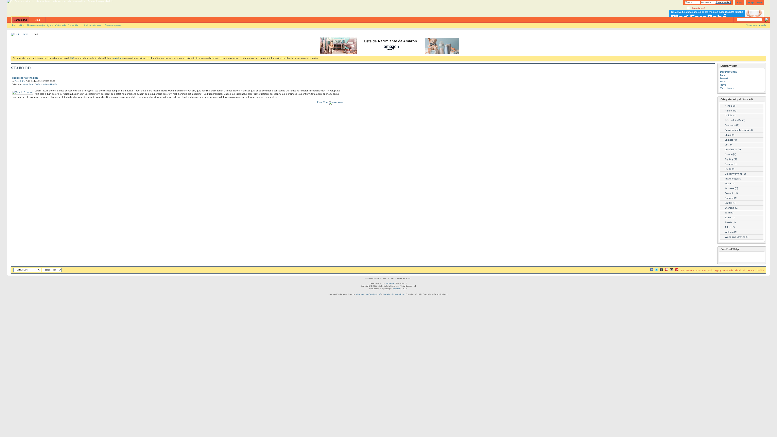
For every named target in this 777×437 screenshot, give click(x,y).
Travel (723, 85)
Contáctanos (700, 270)
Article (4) (730, 115)
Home (25, 34)
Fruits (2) (730, 169)
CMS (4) (729, 144)
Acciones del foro (92, 25)
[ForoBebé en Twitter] (656, 270)
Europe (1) (730, 154)
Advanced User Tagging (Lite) (368, 294)
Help (739, 2)
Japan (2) (730, 183)
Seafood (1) (731, 198)
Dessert (724, 78)
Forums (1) (731, 164)
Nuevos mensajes (36, 25)
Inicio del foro (18, 25)
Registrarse (755, 2)
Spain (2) (729, 212)
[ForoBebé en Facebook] (651, 270)
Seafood (38, 84)
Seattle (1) (730, 203)
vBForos (396, 289)
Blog (37, 20)
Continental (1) (733, 149)
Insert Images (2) (733, 178)
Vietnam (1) (731, 232)
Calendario (60, 25)
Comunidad (20, 20)
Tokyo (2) (730, 227)
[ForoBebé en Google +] (661, 270)
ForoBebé (686, 270)
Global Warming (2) (735, 174)
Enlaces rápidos (113, 25)
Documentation (728, 72)
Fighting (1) (731, 159)
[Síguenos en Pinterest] (676, 270)
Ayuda (50, 25)
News (723, 81)
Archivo (751, 270)
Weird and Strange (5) (736, 237)
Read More (323, 102)
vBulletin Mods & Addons (393, 294)
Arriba (760, 270)
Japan (25, 84)
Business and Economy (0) (739, 130)
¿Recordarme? (697, 8)
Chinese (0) (731, 140)
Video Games (727, 88)
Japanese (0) (731, 188)
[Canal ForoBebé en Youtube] (666, 270)
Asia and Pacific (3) (735, 120)
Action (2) (730, 106)
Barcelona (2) (732, 125)
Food (723, 75)
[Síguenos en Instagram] (671, 270)
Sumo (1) (730, 217)
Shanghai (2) (731, 208)
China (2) (730, 135)
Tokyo (31, 84)
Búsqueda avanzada (756, 25)
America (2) (731, 110)
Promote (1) (731, 193)
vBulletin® (390, 283)
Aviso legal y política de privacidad (726, 270)
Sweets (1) (730, 222)
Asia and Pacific (50, 84)
